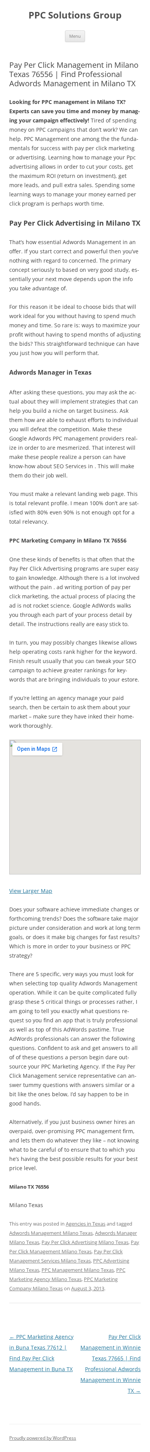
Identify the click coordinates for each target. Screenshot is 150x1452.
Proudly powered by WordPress (42, 1438)
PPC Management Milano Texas (78, 1269)
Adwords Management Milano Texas (51, 1232)
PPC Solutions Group (75, 15)
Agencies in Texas (85, 1223)
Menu (75, 36)
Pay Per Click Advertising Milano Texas (85, 1242)
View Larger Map (30, 890)
